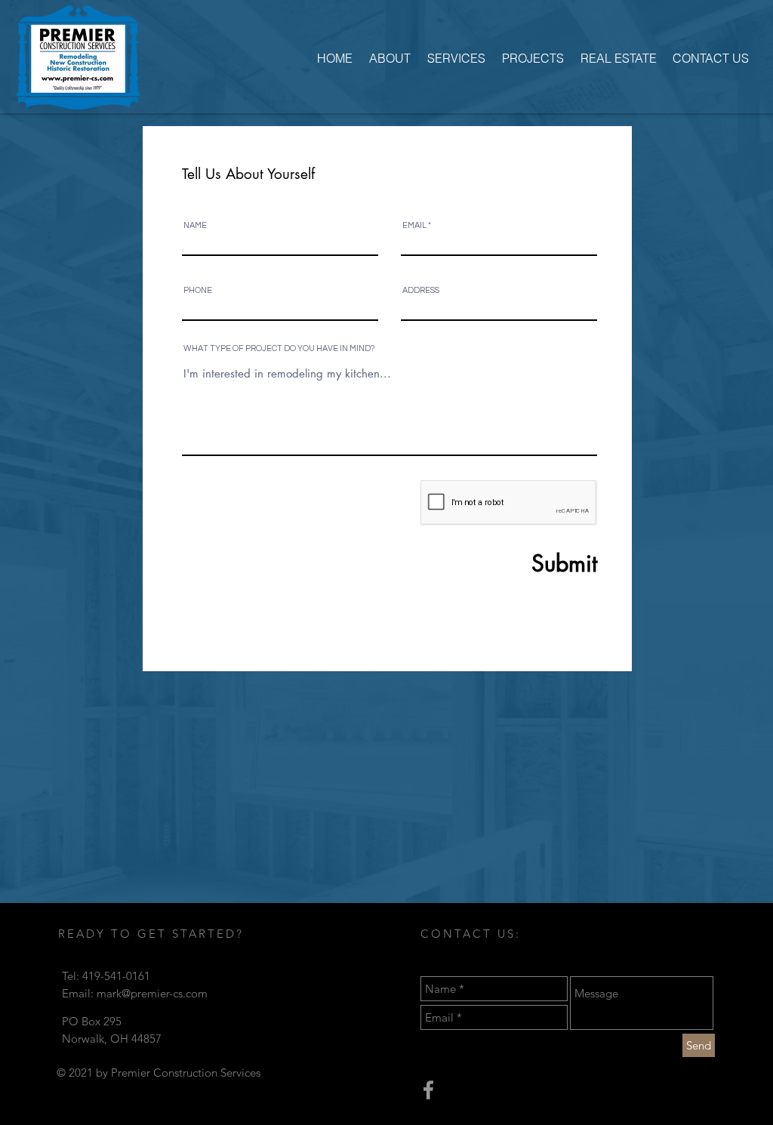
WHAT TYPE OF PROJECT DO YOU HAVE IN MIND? (278, 348)
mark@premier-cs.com (152, 993)
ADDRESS (420, 290)
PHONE (197, 290)
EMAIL (414, 225)
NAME (195, 225)
